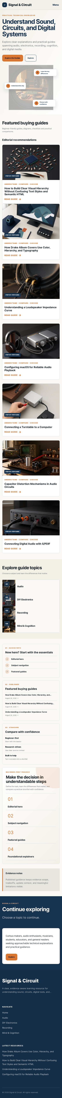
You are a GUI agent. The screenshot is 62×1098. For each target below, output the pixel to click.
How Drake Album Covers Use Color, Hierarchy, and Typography (27, 249)
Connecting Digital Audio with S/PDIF (27, 543)
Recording (22, 612)
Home (5, 1012)
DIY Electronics (25, 599)
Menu (56, 4)
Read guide (10, 199)
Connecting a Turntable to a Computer (28, 427)
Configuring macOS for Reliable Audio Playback (28, 369)
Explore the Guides (12, 58)
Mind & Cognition (26, 625)
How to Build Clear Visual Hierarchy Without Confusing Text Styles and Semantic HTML (26, 191)
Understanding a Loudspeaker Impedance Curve (30, 309)
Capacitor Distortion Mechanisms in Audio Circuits (30, 485)
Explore (31, 58)
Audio (20, 586)
